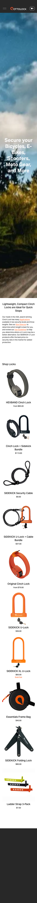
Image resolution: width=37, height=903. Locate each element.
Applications (25, 319)
